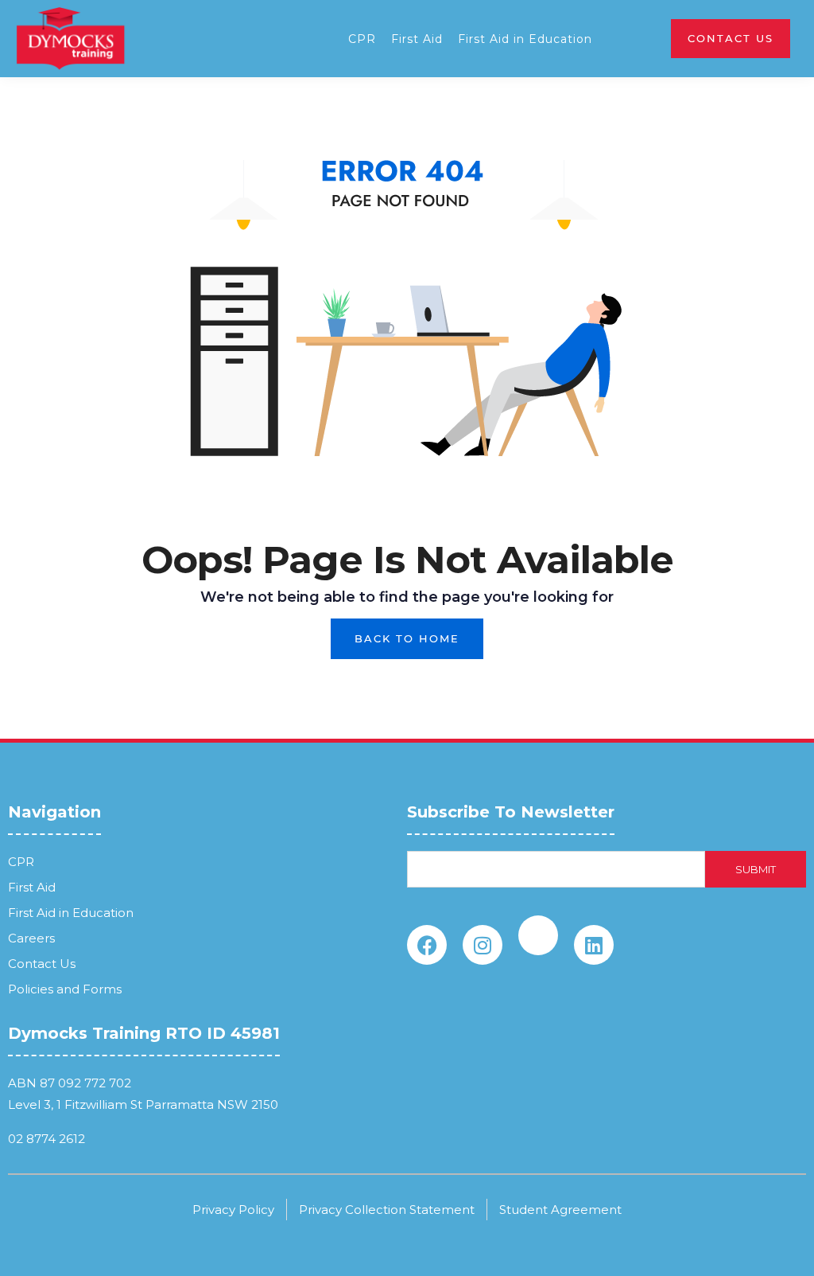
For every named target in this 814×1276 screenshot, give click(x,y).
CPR (362, 39)
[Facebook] (427, 945)
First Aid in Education (525, 39)
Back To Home (407, 638)
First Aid (417, 39)
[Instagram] (482, 945)
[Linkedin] (594, 945)
